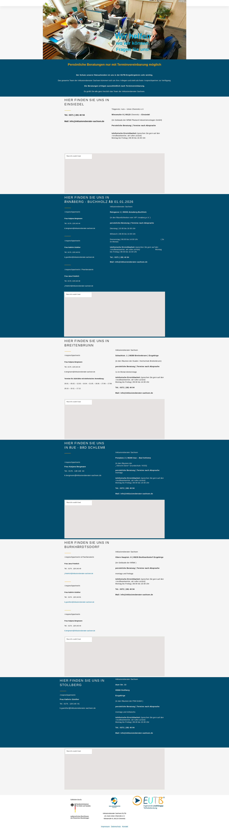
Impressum (105, 826)
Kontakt (125, 826)
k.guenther (68, 602)
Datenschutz (116, 826)
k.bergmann (68, 631)
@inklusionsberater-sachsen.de (83, 602)
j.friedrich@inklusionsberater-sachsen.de (78, 573)
